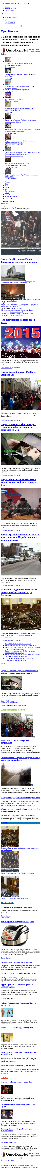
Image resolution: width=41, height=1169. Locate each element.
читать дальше (6, 700)
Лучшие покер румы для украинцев (17, 89)
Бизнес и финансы (11, 196)
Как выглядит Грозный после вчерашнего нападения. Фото (18, 282)
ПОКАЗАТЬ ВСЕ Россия (9, 702)
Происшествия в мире (13, 709)
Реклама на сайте (10, 9)
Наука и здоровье (11, 88)
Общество (8, 78)
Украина (14, 167)
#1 (22, 308)
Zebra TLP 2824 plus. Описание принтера (18, 973)
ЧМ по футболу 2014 (8, 1142)
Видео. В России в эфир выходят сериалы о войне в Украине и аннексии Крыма (22, 130)
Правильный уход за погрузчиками (16, 962)
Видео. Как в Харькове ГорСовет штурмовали (20, 120)
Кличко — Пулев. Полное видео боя (16, 1082)
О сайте (7, 7)
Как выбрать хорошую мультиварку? (17, 922)
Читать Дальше (6, 916)
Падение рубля (10, 23)
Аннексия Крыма (11, 156)
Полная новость (6, 368)
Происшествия (10, 122)
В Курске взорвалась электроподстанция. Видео (17, 310)
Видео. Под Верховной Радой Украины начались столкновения (19, 260)
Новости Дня (25, 1167)
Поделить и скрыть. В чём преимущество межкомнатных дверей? (19, 64)
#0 (22, 312)
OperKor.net (9, 31)
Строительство (10, 67)
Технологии (9, 91)
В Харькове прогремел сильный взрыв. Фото (20, 798)
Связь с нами (9, 10)
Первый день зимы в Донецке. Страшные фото (17, 314)
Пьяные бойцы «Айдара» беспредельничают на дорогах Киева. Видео (20, 759)
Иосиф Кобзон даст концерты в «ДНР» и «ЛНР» (18, 1065)
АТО (6, 19)
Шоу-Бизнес (7, 998)
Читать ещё (4, 203)
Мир (6, 189)
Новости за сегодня (7, 1165)
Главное (7, 178)
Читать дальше (15, 308)
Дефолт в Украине (11, 17)
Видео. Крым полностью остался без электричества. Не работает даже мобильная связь (22, 153)
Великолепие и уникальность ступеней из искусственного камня (19, 109)
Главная (7, 182)
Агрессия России (10, 21)
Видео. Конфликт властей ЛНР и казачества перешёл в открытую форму (20, 142)
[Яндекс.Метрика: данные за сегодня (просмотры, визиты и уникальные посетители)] (7, 1160)
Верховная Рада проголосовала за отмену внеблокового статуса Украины (19, 164)
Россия (7, 133)
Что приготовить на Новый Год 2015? (18, 99)
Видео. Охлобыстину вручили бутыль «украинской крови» (17, 1029)
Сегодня (15, 101)
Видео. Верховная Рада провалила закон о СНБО (17, 898)
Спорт (7, 193)
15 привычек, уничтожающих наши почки (19, 86)
